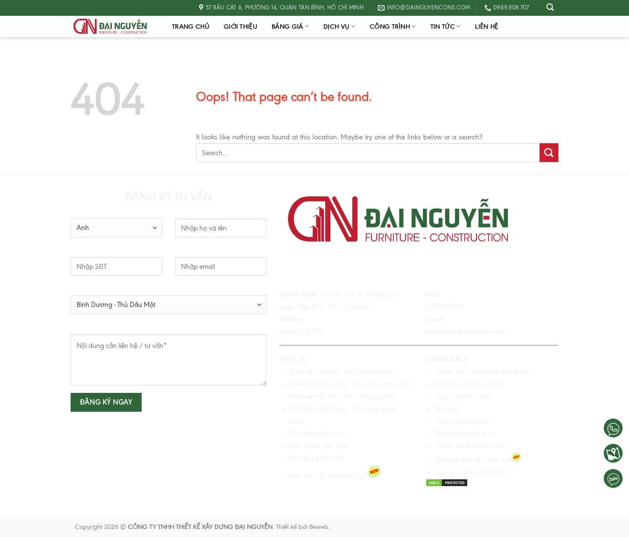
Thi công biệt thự (370, 371)
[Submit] (549, 152)
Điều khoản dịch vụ (465, 433)
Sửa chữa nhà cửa (318, 445)
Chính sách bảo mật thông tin (481, 371)
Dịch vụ (336, 26)
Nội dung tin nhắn (95, 328)
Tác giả (446, 408)
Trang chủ (190, 26)
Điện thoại (84, 251)
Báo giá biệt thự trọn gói (473, 459)
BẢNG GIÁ (287, 26)
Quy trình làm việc (464, 396)
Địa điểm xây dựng (97, 290)
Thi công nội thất (371, 396)
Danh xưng (86, 212)
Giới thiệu (240, 26)
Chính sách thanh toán (470, 445)
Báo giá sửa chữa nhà (470, 472)
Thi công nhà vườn (381, 384)
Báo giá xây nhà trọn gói (328, 476)
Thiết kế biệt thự (314, 371)
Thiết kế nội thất (313, 396)
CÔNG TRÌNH (390, 26)
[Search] (550, 8)
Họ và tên (188, 212)
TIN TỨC (442, 26)
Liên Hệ (486, 26)
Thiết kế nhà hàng (317, 408)
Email (182, 251)
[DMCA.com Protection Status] (446, 484)
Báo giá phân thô (316, 458)
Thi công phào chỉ (317, 433)
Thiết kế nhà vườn (317, 384)
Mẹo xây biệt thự (461, 420)
